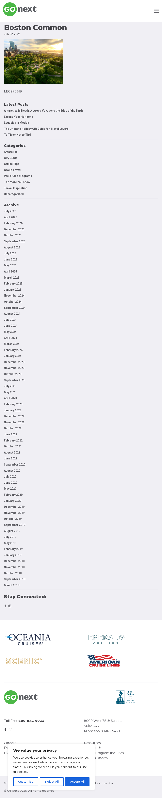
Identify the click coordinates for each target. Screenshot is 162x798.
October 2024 (13, 301)
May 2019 (10, 543)
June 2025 (10, 259)
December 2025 (14, 229)
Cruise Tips (11, 163)
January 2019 (12, 555)
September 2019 (14, 524)
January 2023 (12, 410)
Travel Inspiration (15, 188)
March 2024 (11, 343)
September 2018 (14, 579)
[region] (51, 767)
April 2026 (10, 217)
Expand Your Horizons (18, 116)
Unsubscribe (104, 783)
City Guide (10, 158)
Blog (7, 753)
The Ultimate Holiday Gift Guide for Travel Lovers (36, 128)
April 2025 (10, 271)
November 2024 (14, 295)
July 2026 (10, 211)
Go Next (20, 9)
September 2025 (14, 241)
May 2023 (10, 392)
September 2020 (14, 464)
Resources (92, 743)
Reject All (52, 781)
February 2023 (13, 404)
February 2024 (13, 350)
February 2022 (13, 440)
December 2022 (14, 416)
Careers (10, 743)
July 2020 (10, 476)
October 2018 (13, 573)
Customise (25, 781)
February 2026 (13, 223)
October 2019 (13, 518)
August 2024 (12, 313)
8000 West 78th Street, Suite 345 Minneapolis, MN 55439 (103, 726)
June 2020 (10, 482)
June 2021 (10, 458)
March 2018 (11, 585)
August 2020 (12, 470)
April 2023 (10, 398)
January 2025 (12, 289)
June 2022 (10, 434)
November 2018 (14, 567)
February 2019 (13, 549)
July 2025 (10, 253)
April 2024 (10, 338)
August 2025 (12, 247)
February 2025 (13, 283)
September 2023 (14, 380)
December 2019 (14, 506)
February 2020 (13, 494)
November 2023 (14, 368)
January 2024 (12, 355)
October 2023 (13, 374)
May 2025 (10, 265)
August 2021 (12, 452)
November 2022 (14, 422)
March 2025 (11, 277)
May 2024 (10, 331)
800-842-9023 (31, 721)
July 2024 (10, 319)
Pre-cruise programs (18, 175)
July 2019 (10, 537)
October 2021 (13, 446)
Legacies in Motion (16, 122)
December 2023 (14, 362)
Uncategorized (14, 194)
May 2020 (10, 488)
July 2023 (10, 386)
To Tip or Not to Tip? (18, 134)
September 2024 (14, 307)
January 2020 (12, 500)
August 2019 (12, 531)
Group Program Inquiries (104, 753)
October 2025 (13, 235)
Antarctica (11, 151)
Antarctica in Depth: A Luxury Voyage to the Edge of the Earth (43, 110)
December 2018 (14, 561)
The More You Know (17, 182)
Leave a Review (96, 758)
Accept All (77, 781)
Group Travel (12, 170)
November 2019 (14, 512)
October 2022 (13, 428)
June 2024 (10, 325)
